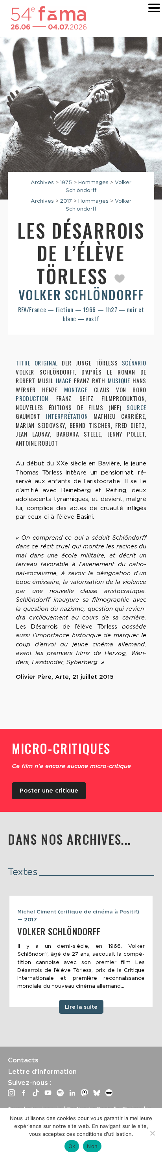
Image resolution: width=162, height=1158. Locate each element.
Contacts (23, 1060)
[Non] (152, 1133)
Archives (42, 182)
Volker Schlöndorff (81, 294)
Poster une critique (49, 790)
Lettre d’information (42, 1071)
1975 (66, 182)
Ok (71, 1146)
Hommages (93, 182)
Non (92, 1146)
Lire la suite (81, 1007)
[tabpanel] (81, 951)
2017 (66, 201)
